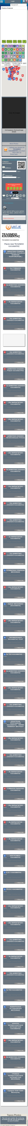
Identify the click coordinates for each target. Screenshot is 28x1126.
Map (3, 41)
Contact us (12, 1125)
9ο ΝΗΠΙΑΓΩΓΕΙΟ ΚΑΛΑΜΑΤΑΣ (15, 839)
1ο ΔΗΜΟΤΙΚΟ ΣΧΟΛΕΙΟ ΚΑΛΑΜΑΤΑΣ (15, 386)
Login (3, 1125)
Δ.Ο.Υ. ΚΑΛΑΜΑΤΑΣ (13, 872)
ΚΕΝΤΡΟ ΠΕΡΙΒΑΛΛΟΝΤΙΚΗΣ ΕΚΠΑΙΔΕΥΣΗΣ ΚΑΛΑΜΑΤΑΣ (15, 1026)
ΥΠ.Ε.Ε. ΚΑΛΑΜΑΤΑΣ (14, 889)
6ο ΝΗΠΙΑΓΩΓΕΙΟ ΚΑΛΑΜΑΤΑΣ (15, 957)
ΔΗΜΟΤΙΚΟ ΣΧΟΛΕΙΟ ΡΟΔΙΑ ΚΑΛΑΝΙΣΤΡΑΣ (15, 369)
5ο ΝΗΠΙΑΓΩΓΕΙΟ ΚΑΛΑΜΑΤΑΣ (15, 302)
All (24, 41)
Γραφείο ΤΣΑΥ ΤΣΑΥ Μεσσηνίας (15, 1091)
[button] (10, 79)
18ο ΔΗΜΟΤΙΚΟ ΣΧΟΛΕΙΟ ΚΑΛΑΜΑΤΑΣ (15, 755)
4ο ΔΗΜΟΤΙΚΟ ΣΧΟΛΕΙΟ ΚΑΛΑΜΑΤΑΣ (15, 470)
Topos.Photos (14, 1115)
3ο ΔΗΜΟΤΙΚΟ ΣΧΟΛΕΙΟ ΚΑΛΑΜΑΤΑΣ (15, 286)
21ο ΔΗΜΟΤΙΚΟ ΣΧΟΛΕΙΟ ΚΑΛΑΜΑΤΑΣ (15, 940)
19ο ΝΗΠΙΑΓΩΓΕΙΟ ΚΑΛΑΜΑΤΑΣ (15, 403)
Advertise (8, 1125)
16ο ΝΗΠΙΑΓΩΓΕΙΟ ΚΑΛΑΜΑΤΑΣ (15, 1041)
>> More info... (20, 261)
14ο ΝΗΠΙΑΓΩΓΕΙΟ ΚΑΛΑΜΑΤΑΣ (15, 588)
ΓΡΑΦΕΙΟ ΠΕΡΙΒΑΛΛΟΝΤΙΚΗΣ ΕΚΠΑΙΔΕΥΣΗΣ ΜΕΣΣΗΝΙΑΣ (15, 1076)
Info (15, 41)
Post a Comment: (8, 218)
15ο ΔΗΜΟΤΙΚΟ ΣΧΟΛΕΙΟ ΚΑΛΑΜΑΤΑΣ (15, 504)
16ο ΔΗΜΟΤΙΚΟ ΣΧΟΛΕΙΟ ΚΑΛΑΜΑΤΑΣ (15, 353)
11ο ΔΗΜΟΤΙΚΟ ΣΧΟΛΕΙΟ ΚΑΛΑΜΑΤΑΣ (15, 554)
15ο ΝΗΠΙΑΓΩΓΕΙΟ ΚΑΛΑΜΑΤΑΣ (15, 923)
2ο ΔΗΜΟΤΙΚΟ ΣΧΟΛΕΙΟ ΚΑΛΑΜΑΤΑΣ (15, 672)
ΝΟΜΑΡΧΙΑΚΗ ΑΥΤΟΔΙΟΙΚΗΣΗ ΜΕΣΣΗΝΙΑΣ (16, 1008)
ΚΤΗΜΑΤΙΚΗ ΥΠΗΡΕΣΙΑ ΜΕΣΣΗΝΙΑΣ (16, 571)
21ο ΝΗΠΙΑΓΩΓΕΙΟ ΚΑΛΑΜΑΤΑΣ (15, 907)
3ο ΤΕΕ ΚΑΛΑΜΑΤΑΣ (14, 654)
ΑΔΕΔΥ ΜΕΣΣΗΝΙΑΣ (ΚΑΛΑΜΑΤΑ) (15, 604)
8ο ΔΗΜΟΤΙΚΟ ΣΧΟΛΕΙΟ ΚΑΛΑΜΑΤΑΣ (15, 1058)
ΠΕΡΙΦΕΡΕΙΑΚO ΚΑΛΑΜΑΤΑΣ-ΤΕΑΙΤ (15, 638)
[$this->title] (13, 229)
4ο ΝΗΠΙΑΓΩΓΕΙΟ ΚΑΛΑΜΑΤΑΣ (15, 823)
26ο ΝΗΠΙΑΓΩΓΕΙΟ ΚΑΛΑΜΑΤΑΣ (15, 739)
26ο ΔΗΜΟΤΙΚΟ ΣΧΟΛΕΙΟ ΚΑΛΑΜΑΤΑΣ (15, 521)
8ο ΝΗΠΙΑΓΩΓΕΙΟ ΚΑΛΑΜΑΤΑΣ (15, 772)
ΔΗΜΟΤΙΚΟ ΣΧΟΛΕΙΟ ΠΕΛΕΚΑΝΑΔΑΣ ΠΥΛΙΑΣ (15, 437)
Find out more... (13, 1123)
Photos (9, 41)
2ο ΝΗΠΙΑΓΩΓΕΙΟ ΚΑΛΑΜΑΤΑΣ (15, 537)
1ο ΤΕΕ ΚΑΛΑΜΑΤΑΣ (14, 990)
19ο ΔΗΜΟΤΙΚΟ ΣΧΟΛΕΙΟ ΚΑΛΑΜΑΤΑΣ (15, 974)
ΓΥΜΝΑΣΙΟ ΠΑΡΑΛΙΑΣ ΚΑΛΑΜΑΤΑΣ (15, 789)
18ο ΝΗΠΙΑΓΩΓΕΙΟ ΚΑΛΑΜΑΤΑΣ (15, 806)
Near (19, 41)
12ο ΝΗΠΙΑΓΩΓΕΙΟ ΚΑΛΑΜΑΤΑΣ (15, 487)
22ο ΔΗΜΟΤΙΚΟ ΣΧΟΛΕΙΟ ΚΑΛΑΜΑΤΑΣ (15, 705)
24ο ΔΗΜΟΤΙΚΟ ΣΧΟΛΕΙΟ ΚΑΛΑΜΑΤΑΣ (15, 319)
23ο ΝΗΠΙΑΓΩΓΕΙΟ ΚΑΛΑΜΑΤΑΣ (15, 688)
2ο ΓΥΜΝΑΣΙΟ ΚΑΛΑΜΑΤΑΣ (15, 269)
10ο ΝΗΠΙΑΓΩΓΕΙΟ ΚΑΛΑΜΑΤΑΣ (15, 453)
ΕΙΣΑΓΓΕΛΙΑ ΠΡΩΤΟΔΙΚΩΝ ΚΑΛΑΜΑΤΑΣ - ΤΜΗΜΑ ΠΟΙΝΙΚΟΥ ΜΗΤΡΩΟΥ (15, 724)
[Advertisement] (14, 24)
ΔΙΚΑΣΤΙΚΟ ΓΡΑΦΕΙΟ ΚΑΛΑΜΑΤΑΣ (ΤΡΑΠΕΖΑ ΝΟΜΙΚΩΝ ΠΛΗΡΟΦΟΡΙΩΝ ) (15, 254)
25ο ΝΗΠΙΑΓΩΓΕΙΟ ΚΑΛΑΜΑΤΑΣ (15, 621)
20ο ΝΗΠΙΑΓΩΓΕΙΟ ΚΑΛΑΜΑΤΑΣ (15, 420)
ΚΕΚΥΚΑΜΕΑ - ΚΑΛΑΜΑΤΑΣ (15, 856)
